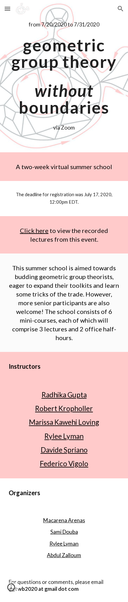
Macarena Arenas (64, 520)
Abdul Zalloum (64, 555)
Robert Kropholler (64, 408)
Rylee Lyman (64, 436)
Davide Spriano (64, 450)
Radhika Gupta (64, 395)
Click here (34, 230)
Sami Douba (64, 532)
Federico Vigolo (64, 463)
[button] (7, 8)
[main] (64, 24)
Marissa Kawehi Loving (64, 422)
